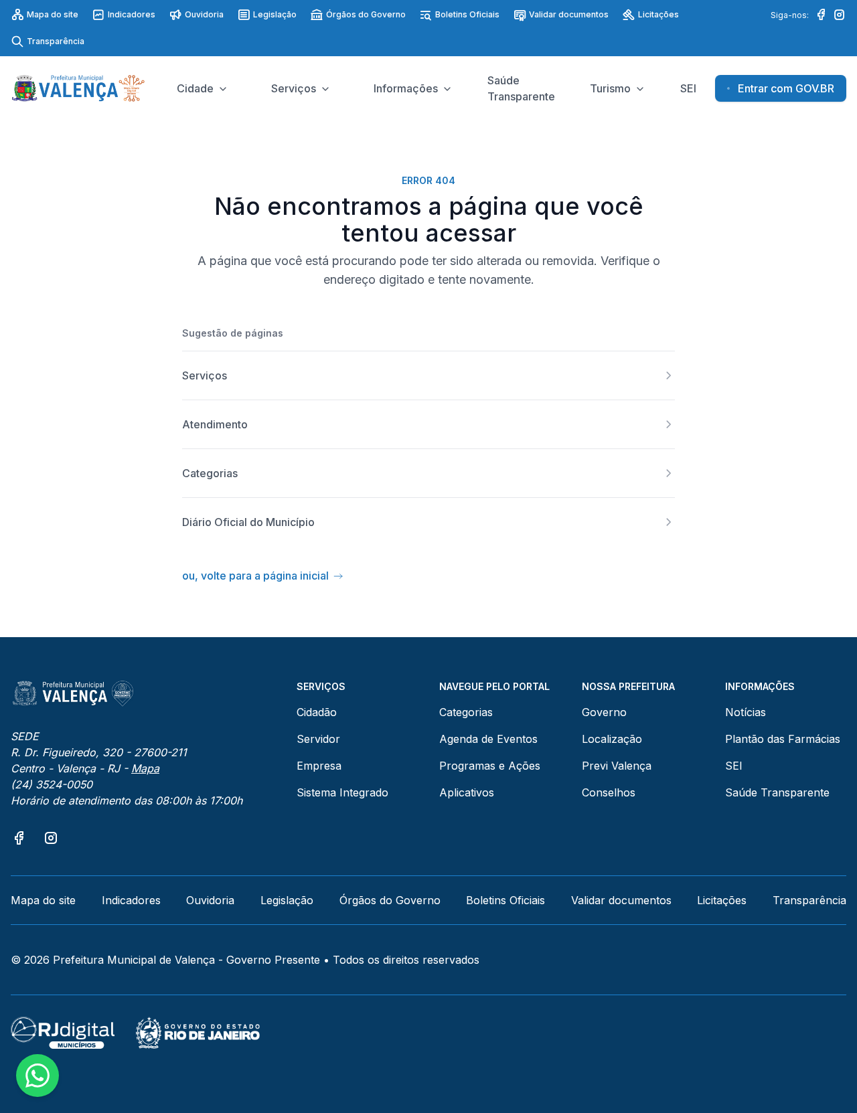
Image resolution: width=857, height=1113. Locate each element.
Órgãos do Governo (366, 14)
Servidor (318, 739)
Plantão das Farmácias (782, 739)
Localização (612, 739)
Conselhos (608, 792)
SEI (734, 765)
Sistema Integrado (342, 792)
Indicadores (131, 14)
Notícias (745, 712)
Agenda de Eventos (488, 739)
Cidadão (317, 712)
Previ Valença (616, 765)
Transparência (55, 41)
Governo (604, 712)
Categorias (466, 712)
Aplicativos (466, 792)
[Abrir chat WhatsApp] (37, 1075)
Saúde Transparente (777, 792)
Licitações (658, 14)
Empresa (319, 765)
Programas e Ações (489, 765)
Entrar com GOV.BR (786, 88)
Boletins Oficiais (467, 14)
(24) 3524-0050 (51, 784)
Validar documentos (569, 14)
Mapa (145, 768)
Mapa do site (52, 14)
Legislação (275, 14)
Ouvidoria (204, 14)
